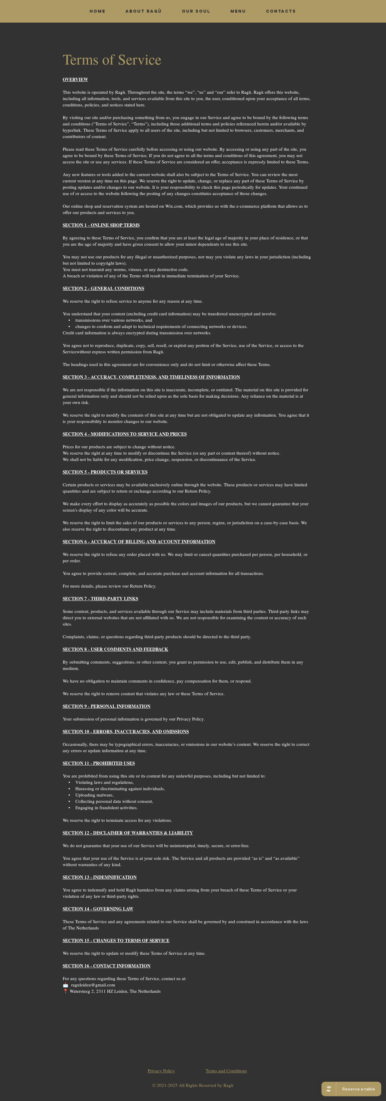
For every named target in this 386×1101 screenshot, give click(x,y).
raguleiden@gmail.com (93, 985)
